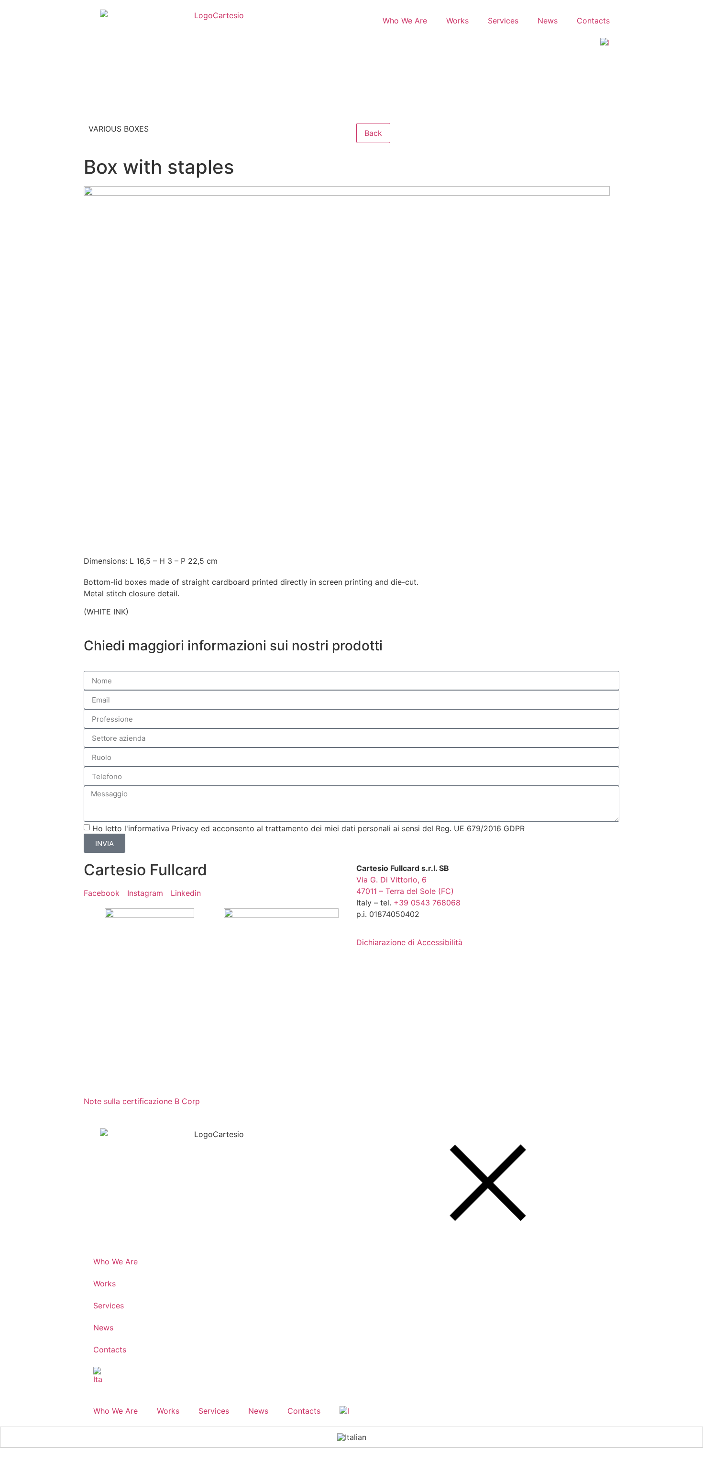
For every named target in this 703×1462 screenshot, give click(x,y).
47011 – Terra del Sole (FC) (405, 891)
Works (457, 20)
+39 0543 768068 (427, 902)
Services (503, 20)
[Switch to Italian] (605, 43)
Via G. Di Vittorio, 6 (391, 879)
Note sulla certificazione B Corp (142, 1101)
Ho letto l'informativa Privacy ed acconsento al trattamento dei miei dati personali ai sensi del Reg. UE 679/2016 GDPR (308, 828)
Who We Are (405, 20)
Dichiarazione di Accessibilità (409, 942)
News (548, 20)
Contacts (593, 20)
